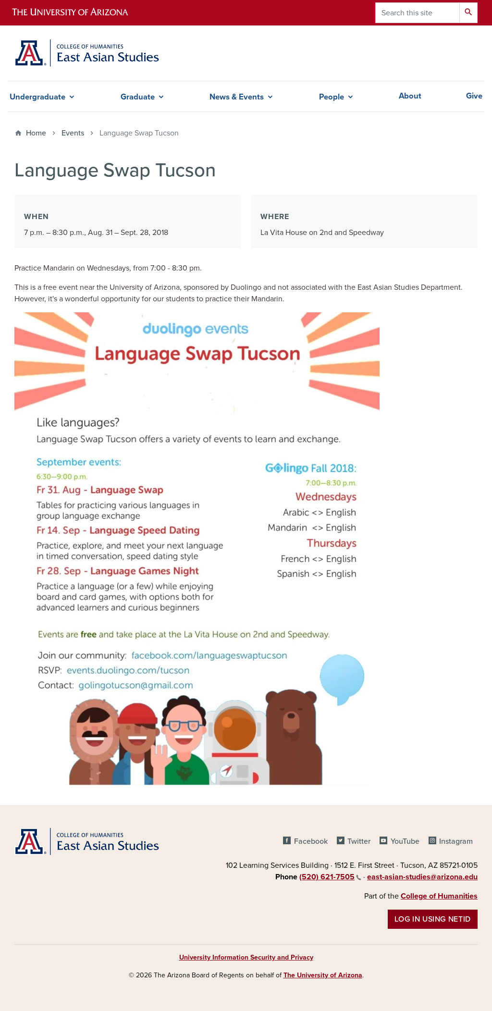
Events (73, 133)
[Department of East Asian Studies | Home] (86, 53)
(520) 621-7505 (327, 877)
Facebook (310, 841)
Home (36, 133)
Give (474, 96)
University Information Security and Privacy (246, 957)
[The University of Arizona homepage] (78, 12)
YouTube (405, 841)
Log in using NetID (432, 919)
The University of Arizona (322, 975)
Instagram (456, 841)
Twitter (358, 841)
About (410, 96)
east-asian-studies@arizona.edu (422, 877)
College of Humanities (439, 896)
